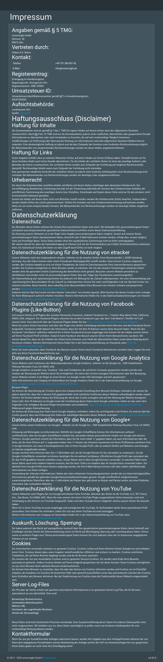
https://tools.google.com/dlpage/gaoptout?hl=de (115, 404)
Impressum (50, 658)
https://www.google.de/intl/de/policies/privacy (36, 518)
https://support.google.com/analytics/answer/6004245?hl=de (44, 384)
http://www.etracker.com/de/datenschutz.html (36, 299)
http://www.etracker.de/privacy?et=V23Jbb (43, 289)
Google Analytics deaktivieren (134, 415)
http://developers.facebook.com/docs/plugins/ (113, 322)
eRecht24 (25, 113)
